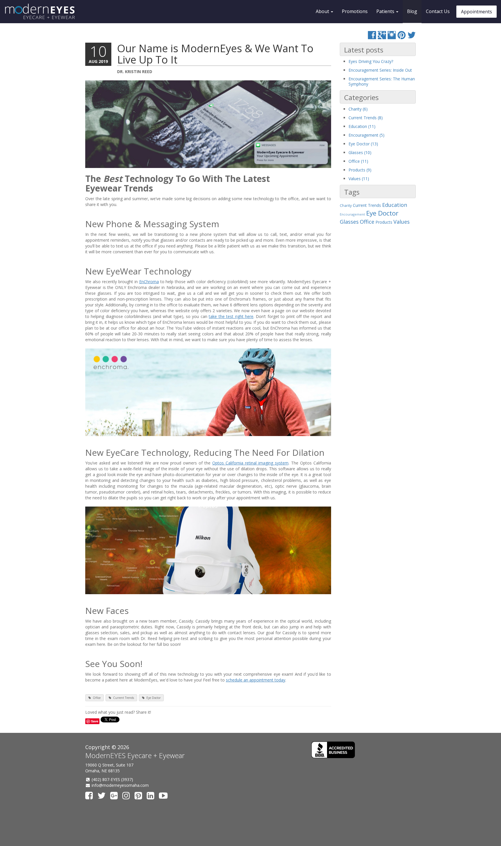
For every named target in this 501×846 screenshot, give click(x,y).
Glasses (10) (359, 152)
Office (97, 698)
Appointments (476, 11)
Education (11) (361, 126)
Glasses (349, 221)
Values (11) (358, 178)
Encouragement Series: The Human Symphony (381, 81)
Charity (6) (358, 109)
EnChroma (149, 281)
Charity (346, 205)
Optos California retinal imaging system (250, 463)
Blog (412, 11)
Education (394, 204)
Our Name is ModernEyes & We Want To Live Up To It (215, 54)
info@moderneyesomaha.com (120, 785)
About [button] (323, 11)
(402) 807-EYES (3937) (112, 779)
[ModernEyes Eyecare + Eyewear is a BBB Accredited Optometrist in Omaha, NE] (333, 750)
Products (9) (359, 170)
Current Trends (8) (365, 117)
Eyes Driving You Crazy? (370, 61)
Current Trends (123, 698)
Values (401, 221)
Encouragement (352, 214)
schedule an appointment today (255, 680)
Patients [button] (385, 11)
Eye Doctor (153, 698)
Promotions (355, 11)
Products (383, 222)
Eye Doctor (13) (363, 144)
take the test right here (231, 316)
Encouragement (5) (366, 135)
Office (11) (358, 161)
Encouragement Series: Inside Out (380, 70)
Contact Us (438, 11)
